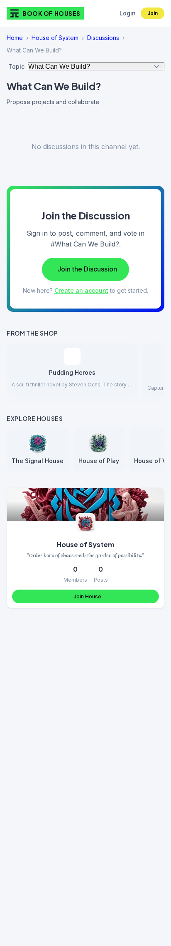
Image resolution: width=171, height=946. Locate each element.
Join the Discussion (87, 269)
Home (15, 37)
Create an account (81, 290)
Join (152, 13)
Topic (16, 66)
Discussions (103, 37)
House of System (55, 37)
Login (128, 13)
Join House (87, 596)
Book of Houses (51, 13)
